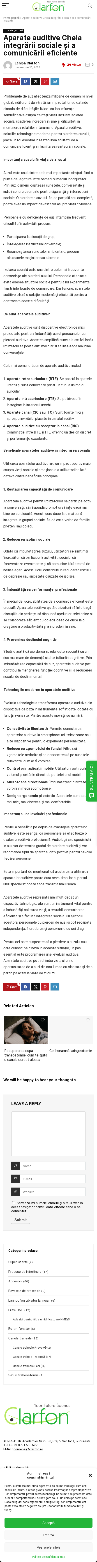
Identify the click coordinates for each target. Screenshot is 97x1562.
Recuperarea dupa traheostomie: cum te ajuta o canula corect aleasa (25, 1055)
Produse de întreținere (25, 1272)
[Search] (90, 6)
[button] (90, 1475)
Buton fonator (19, 1329)
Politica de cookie (17, 1467)
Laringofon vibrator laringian (29, 1300)
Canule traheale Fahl (26, 1366)
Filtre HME (15, 1310)
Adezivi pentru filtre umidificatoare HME (40, 1319)
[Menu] (5, 6)
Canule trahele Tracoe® (29, 1356)
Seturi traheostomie (23, 1375)
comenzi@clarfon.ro (28, 1449)
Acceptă (48, 1523)
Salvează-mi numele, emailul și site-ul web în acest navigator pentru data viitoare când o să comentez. (47, 1207)
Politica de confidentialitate (48, 1556)
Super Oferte (18, 1262)
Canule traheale (20, 1338)
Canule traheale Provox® (30, 1347)
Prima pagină (11, 17)
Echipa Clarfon (27, 63)
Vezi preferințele (48, 1547)
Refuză (48, 1535)
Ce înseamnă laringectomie (70, 1051)
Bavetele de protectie (24, 1291)
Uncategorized (14, 30)
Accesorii (15, 1281)
